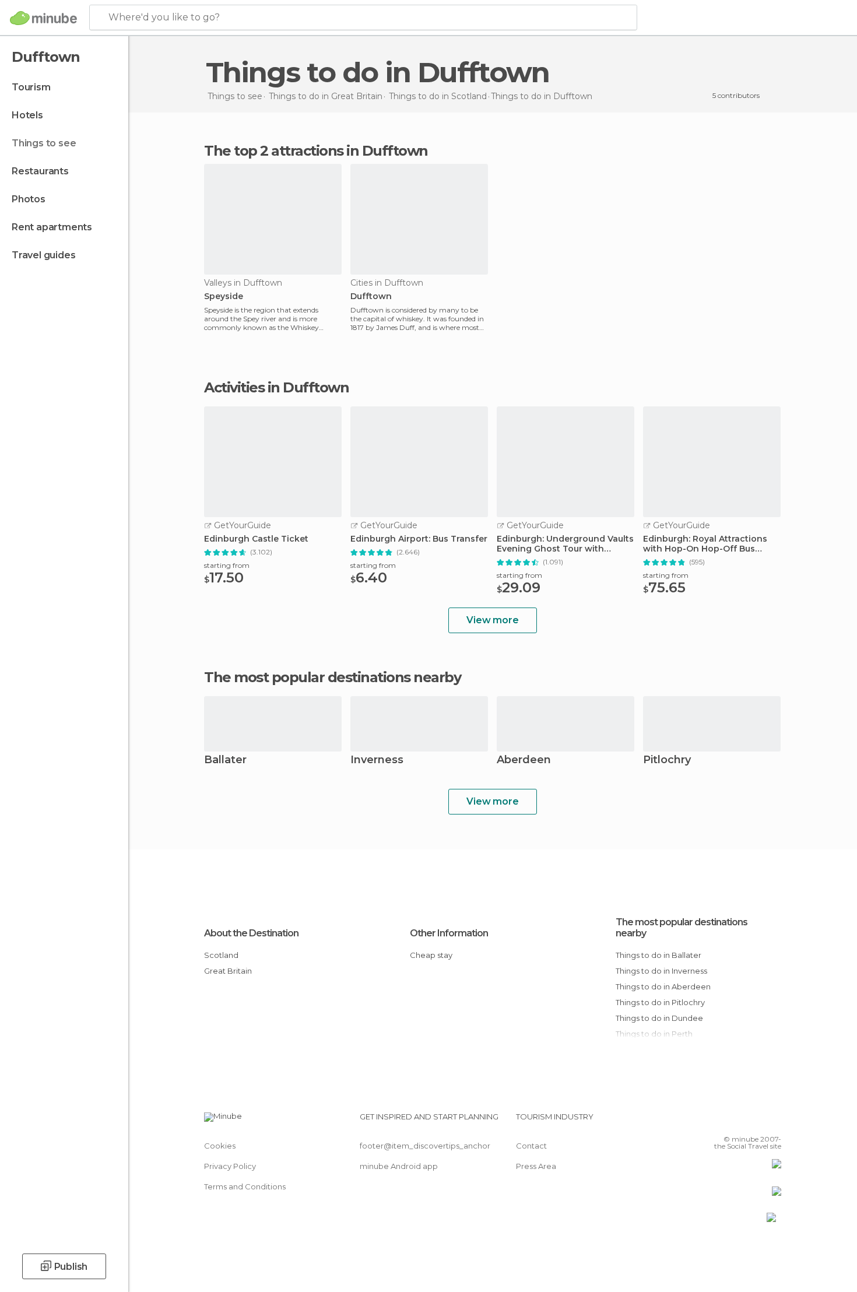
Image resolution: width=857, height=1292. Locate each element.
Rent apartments (52, 227)
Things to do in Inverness (661, 970)
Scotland (221, 955)
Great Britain (228, 970)
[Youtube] (772, 1121)
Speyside (223, 296)
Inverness (376, 760)
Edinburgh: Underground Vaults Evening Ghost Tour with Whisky (565, 544)
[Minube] (43, 18)
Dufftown (371, 296)
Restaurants (40, 171)
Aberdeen (524, 760)
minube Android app (399, 1166)
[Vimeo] (753, 1121)
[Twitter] (734, 1121)
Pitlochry (667, 760)
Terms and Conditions (245, 1186)
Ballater (225, 760)
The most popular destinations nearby (332, 677)
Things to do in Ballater (658, 955)
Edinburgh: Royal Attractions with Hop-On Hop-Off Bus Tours (705, 544)
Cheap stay (431, 955)
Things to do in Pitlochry (660, 1002)
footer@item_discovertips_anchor (425, 1145)
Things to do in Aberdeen (663, 986)
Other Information (449, 933)
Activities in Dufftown (276, 388)
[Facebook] (714, 1121)
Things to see (44, 143)
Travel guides (43, 255)
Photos (28, 199)
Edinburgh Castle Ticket (256, 539)
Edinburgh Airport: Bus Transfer (418, 539)
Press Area (536, 1166)
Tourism (31, 87)
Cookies (220, 1145)
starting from (227, 565)
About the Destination (251, 933)
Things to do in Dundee (659, 1018)
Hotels (27, 115)
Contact (531, 1145)
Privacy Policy (230, 1166)
